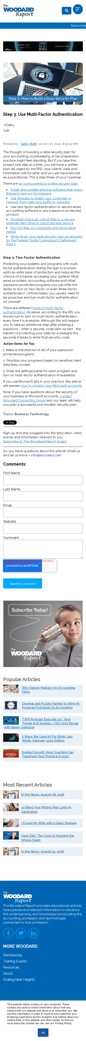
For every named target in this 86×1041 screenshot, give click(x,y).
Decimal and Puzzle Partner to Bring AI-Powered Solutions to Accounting (51, 705)
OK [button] (43, 1032)
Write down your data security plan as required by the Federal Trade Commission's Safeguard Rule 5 (44, 240)
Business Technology (32, 414)
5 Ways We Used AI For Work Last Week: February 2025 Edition (47, 738)
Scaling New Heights (19, 980)
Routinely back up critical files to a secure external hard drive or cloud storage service (40, 221)
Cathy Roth (28, 144)
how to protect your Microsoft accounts (51, 386)
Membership (12, 955)
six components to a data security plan (48, 184)
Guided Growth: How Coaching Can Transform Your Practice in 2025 (47, 754)
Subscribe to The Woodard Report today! (35, 441)
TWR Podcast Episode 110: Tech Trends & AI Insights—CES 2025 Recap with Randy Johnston (41, 723)
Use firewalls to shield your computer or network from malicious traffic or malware (38, 200)
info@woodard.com (46, 455)
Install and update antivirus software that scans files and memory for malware (44, 191)
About (8, 973)
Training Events (15, 961)
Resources (11, 967)
